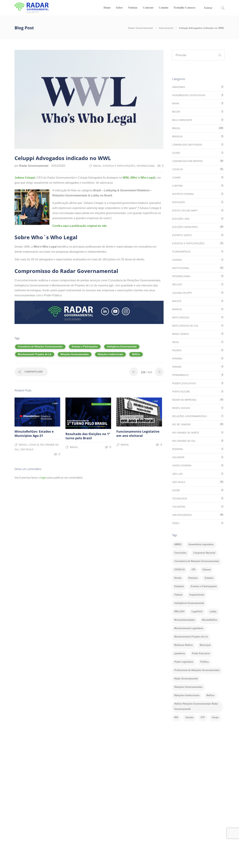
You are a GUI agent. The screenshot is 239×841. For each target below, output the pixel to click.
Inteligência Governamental (122, 346)
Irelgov (177, 284)
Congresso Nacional (204, 552)
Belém (176, 111)
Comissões (180, 552)
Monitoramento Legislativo (188, 628)
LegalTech (197, 611)
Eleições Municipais (185, 227)
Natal (175, 342)
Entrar (208, 7)
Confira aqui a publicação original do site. (79, 225)
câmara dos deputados (187, 144)
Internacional (166, 28)
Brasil (97, 166)
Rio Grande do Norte (185, 432)
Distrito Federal (183, 194)
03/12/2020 (58, 165)
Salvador (178, 457)
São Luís (177, 474)
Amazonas (178, 87)
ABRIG (177, 544)
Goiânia (177, 260)
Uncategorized (182, 515)
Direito (177, 578)
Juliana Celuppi (25, 177)
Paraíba (177, 358)
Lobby (213, 611)
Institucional (180, 268)
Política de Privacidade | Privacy (32, 785)
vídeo (175, 523)
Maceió (176, 301)
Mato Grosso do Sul (185, 325)
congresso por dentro (187, 161)
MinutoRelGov (209, 620)
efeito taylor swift (185, 210)
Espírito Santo (182, 235)
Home (107, 7)
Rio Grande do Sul (184, 441)
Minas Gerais (180, 334)
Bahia (175, 103)
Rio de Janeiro (181, 424)
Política (204, 661)
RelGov (136, 354)
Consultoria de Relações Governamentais (40, 346)
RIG (176, 717)
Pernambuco (180, 375)
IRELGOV (179, 611)
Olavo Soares (145, 778)
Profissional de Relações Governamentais (197, 670)
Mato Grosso (180, 317)
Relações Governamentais (75, 354)
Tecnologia (179, 498)
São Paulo (26, 449)
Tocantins (178, 507)
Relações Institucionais (110, 354)
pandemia (179, 653)
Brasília (177, 136)
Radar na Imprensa (184, 400)
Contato (163, 7)
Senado (189, 717)
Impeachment (196, 594)
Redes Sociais (181, 408)
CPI (193, 569)
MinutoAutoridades (184, 620)
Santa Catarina (181, 465)
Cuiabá (176, 177)
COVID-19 (34, 444)
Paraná (176, 367)
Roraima (177, 449)
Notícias (133, 7)
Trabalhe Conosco (184, 7)
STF (203, 717)
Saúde (176, 490)
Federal (178, 594)
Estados (209, 578)
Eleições (193, 578)
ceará (176, 153)
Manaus (177, 309)
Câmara (206, 569)
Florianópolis (181, 251)
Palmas (176, 350)
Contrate (148, 7)
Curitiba (177, 186)
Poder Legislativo (184, 383)
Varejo (215, 717)
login (43, 477)
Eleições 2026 (180, 219)
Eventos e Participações (119, 166)
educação (178, 202)
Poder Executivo (201, 653)
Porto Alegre (181, 391)
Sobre (119, 7)
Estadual (179, 586)
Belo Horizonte (182, 120)
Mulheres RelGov (183, 645)
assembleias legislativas (188, 95)
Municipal (205, 645)
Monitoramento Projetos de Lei (34, 354)
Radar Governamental (140, 28)
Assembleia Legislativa (200, 544)
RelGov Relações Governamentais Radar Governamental (196, 706)
